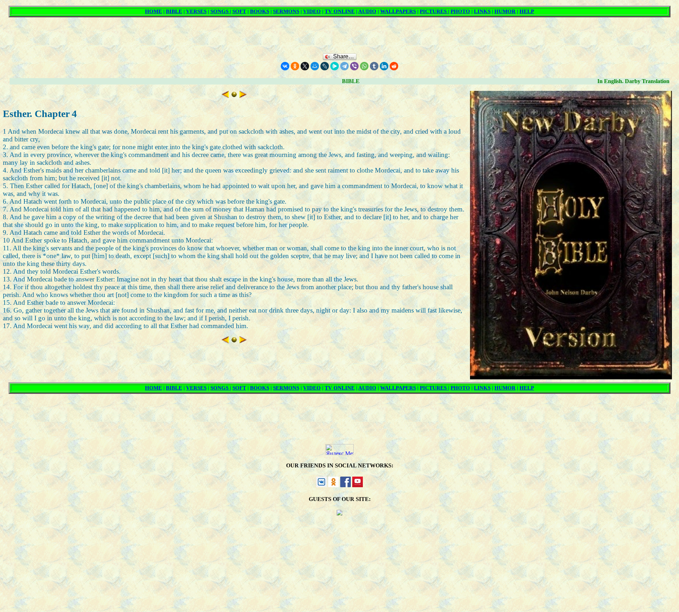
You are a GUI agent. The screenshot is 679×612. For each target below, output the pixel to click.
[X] (305, 66)
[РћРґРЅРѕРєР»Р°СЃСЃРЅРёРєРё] (295, 66)
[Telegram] (344, 66)
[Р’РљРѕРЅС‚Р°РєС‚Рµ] (285, 66)
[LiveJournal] (324, 66)
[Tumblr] (374, 66)
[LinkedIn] (384, 66)
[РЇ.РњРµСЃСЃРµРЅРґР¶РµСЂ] (334, 66)
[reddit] (394, 66)
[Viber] (354, 66)
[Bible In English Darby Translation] (234, 95)
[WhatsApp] (364, 66)
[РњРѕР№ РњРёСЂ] (315, 66)
